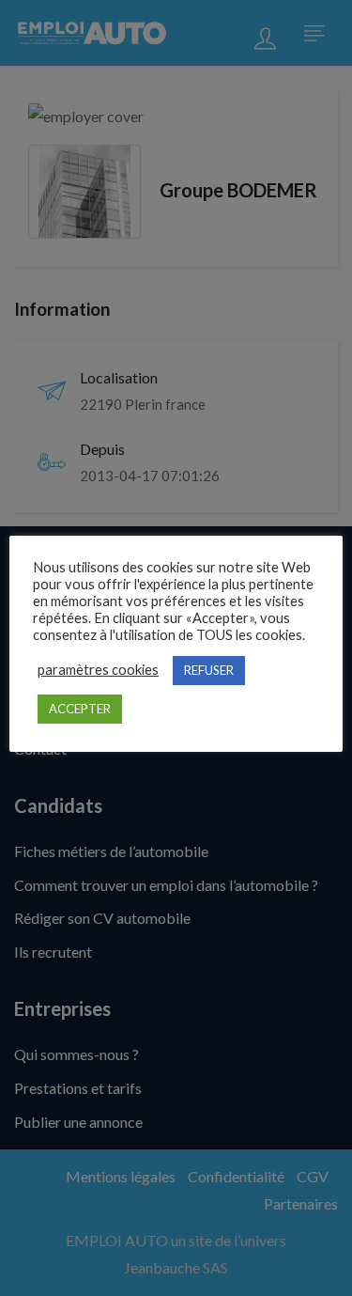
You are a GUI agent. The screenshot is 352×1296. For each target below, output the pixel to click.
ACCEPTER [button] (80, 708)
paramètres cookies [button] (98, 670)
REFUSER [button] (209, 670)
